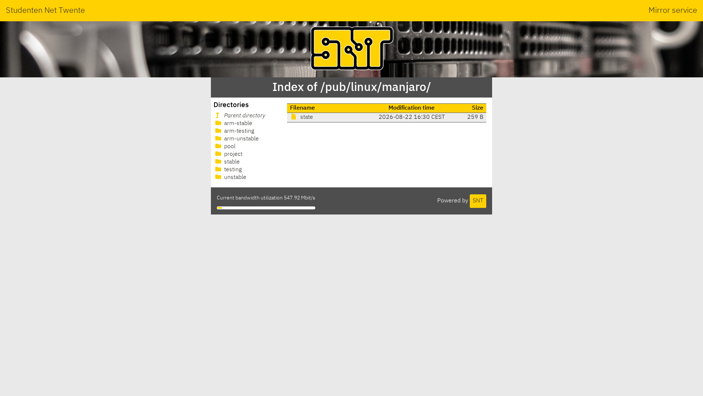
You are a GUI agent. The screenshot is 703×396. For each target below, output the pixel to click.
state (306, 117)
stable (231, 162)
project (232, 154)
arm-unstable (241, 139)
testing (232, 170)
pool (229, 147)
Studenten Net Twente (45, 11)
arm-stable (237, 123)
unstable (234, 177)
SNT (478, 201)
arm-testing (238, 131)
